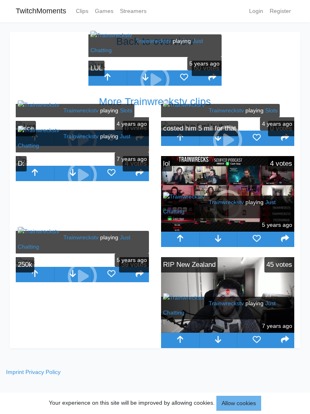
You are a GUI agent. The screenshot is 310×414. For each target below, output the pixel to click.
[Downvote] (218, 239)
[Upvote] (107, 78)
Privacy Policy (43, 372)
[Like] (184, 78)
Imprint (15, 372)
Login (256, 11)
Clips (82, 11)
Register (280, 11)
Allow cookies (239, 403)
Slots (126, 110)
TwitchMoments (41, 11)
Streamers (133, 11)
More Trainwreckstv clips (155, 101)
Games (104, 11)
